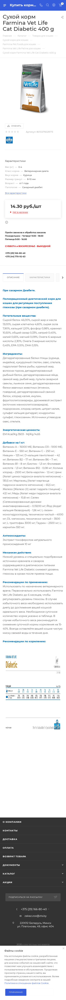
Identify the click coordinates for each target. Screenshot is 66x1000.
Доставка (10, 839)
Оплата (8, 847)
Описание (13, 277)
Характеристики (40, 277)
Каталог (9, 873)
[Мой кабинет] (53, 5)
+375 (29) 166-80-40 (34, 909)
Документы (11, 865)
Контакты (10, 830)
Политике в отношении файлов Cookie (26, 983)
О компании (12, 822)
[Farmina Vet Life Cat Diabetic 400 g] (33, 88)
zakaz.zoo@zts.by (36, 915)
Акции (7, 882)
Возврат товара (14, 856)
